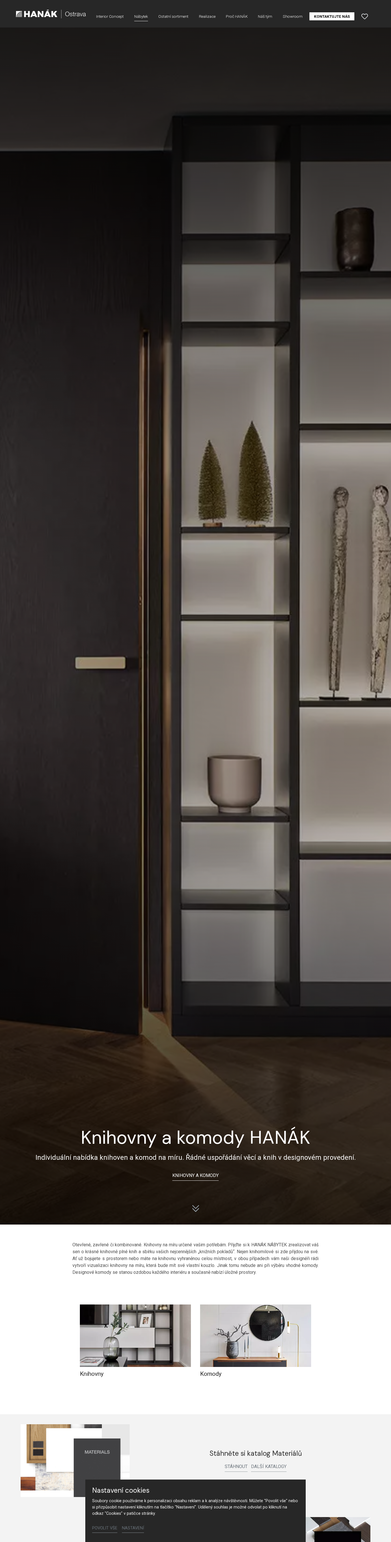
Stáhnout (236, 1466)
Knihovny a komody (195, 1175)
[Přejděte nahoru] (378, 1529)
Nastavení (133, 1528)
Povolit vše (104, 1528)
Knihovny (92, 1373)
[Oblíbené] (364, 16)
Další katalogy (269, 1466)
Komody (211, 1373)
